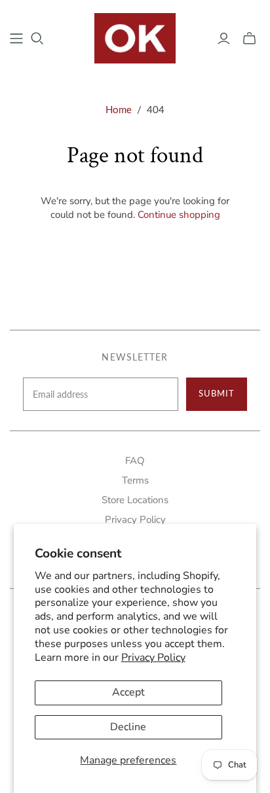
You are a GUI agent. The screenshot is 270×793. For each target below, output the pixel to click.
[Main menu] (16, 38)
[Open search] (37, 38)
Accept (128, 692)
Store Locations (135, 499)
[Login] (224, 38)
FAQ (135, 460)
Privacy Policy (153, 657)
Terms (135, 480)
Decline (128, 727)
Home (119, 109)
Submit (217, 393)
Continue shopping (179, 214)
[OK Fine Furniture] (135, 36)
